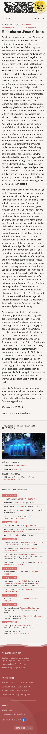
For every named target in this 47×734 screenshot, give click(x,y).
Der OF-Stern (23, 690)
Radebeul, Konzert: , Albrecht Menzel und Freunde (23, 543)
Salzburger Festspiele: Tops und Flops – (20, 517)
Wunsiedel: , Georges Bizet (19, 503)
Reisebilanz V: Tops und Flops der (21, 573)
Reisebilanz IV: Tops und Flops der (17, 632)
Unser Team (7, 710)
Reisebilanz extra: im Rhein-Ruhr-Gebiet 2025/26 (24, 617)
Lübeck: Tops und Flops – (19, 590)
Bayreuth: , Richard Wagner (19, 535)
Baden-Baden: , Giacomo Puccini (22, 506)
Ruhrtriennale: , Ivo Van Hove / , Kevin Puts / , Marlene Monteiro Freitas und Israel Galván (22, 583)
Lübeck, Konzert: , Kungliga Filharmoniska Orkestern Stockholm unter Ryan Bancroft (23, 556)
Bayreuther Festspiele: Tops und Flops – (24, 530)
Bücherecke (25, 686)
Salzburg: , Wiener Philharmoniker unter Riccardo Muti (18, 627)
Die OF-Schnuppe (9, 695)
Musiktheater (27, 25)
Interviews (30, 683)
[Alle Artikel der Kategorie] (23, 446)
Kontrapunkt (24, 695)
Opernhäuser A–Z (9, 686)
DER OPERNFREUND (11, 653)
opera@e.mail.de (17, 667)
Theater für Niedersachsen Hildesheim (19, 28)
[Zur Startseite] (23, 7)
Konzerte (20, 683)
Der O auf (11, 720)
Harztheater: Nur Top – (20, 549)
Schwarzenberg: (19, 499)
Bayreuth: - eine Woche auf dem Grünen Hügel (24, 511)
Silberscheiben (8, 690)
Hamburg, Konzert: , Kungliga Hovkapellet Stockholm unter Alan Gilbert (22, 610)
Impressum (7, 714)
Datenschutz (19, 714)
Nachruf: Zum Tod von (20, 526)
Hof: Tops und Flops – (21, 600)
